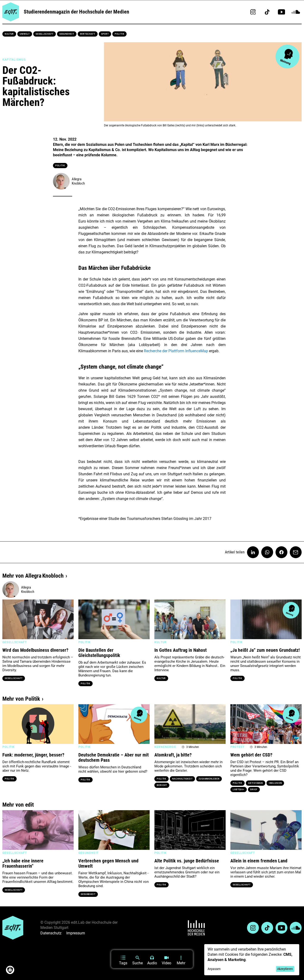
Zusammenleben (209, 779)
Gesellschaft (44, 34)
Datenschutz (51, 933)
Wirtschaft (87, 34)
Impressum (75, 933)
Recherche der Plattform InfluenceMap (176, 351)
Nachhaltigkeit (182, 779)
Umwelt (24, 34)
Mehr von (33, 575)
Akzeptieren (285, 969)
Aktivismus (255, 783)
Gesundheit (66, 34)
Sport (105, 34)
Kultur (9, 34)
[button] (8, 619)
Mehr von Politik (21, 698)
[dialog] (251, 959)
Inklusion (275, 783)
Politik (119, 34)
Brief (253, 789)
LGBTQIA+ (238, 789)
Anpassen (214, 969)
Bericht (162, 785)
